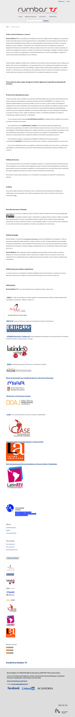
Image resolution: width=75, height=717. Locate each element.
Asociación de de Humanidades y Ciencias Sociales (24, 442)
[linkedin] (28, 690)
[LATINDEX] (17, 360)
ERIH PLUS (9, 321)
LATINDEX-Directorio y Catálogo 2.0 (18, 336)
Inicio (7, 27)
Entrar (68, 1)
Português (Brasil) (11, 533)
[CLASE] (12, 612)
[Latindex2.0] (10, 585)
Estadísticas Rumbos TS (16, 662)
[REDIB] (10, 589)
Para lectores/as (10, 544)
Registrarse (61, 1)
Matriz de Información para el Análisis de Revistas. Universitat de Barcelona (29, 378)
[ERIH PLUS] (19, 332)
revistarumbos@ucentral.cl (19, 684)
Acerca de (42, 16)
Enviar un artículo (12, 558)
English (8, 530)
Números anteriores (30, 16)
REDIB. (9, 364)
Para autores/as (10, 547)
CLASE (9, 414)
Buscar (46, 20)
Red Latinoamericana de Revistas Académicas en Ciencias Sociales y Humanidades (31, 464)
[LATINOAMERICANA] (10, 637)
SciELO (9, 297)
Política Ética (53, 16)
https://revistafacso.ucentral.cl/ (17, 681)
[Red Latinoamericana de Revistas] (10, 626)
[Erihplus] (10, 575)
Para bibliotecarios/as (12, 549)
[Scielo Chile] (17, 317)
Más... (15, 195)
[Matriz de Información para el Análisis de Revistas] (16, 392)
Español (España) (11, 527)
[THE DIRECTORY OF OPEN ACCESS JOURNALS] (19, 406)
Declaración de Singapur (31, 239)
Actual (20, 16)
